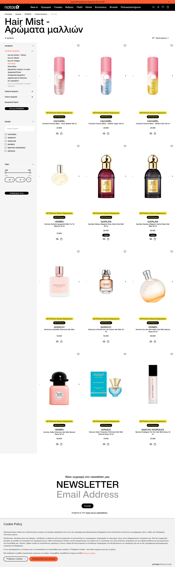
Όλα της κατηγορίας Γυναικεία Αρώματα (19, 85)
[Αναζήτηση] (153, 7)
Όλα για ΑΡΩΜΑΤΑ (17, 109)
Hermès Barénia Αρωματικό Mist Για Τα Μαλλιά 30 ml (59, 225)
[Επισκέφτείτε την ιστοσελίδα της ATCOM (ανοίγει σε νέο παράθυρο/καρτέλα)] (161, 564)
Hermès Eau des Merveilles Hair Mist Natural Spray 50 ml (153, 331)
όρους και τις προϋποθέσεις (97, 513)
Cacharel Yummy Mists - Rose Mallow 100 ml (59, 124)
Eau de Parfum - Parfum (17, 55)
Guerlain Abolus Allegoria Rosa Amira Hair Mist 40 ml (106, 225)
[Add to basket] (61, 133)
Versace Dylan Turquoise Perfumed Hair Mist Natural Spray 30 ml (106, 433)
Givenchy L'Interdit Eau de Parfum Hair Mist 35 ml (106, 331)
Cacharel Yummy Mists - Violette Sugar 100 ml (106, 124)
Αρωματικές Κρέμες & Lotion (19, 69)
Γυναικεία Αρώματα (41, 14)
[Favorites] (163, 7)
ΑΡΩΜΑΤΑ (28, 14)
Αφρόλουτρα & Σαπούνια (17, 78)
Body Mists (12, 66)
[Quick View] (57, 133)
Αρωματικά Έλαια (14, 72)
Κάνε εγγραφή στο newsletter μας (87, 477)
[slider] (5, 172)
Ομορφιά (18, 14)
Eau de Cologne (14, 61)
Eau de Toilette (13, 58)
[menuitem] (35, 7)
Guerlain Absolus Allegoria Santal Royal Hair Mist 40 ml (153, 225)
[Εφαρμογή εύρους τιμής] (28, 179)
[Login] (158, 7)
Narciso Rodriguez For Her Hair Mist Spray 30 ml (152, 433)
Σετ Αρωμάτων (13, 81)
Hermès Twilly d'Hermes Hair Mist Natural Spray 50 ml (59, 433)
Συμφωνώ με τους (90, 513)
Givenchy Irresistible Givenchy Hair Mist (59, 330)
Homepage (8, 14)
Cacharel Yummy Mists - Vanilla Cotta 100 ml (153, 124)
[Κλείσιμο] (168, 1)
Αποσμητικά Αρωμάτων (16, 75)
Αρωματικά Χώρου (11, 102)
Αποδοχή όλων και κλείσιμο (43, 559)
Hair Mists (11, 64)
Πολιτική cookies (89, 553)
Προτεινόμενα (161, 38)
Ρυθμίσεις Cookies (15, 559)
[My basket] (167, 7)
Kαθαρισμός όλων (17, 193)
